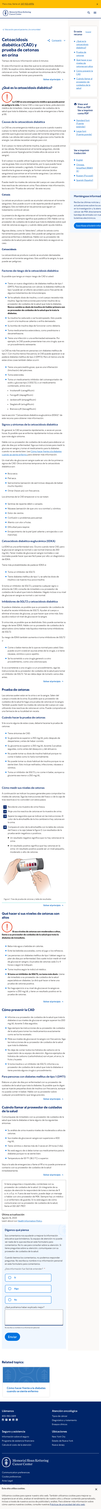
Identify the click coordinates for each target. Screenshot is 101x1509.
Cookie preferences (11, 1476)
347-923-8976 (27, 4)
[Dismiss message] (97, 4)
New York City (58, 1436)
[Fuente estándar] (83, 123)
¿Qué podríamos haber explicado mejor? (24, 1307)
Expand (88, 32)
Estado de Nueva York (62, 1441)
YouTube (13, 1420)
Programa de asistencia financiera (18, 1441)
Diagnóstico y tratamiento (64, 1420)
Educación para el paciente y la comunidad (22, 29)
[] (84, 167)
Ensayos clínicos (59, 1424)
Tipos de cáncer (59, 1416)
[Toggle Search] (89, 13)
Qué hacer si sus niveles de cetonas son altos (84, 63)
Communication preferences (16, 1472)
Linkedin (17, 1420)
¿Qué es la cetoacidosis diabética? (82, 44)
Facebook (6, 1420)
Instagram (3, 1420)
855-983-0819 (9, 1416)
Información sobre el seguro (15, 1436)
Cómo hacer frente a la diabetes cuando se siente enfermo (26, 1390)
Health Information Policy (30, 1221)
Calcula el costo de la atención (16, 1445)
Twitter (10, 1420)
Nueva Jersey (58, 1445)
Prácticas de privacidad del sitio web (67, 1504)
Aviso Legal (7, 1480)
